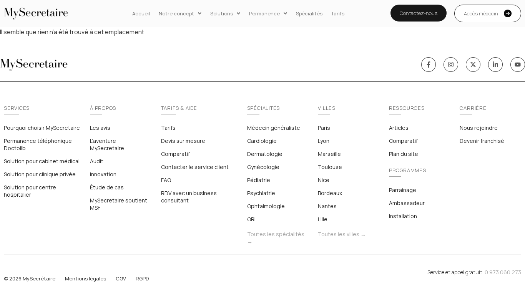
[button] (180, 13)
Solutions (221, 13)
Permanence (264, 13)
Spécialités (309, 13)
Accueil (141, 13)
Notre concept (176, 13)
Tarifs (337, 13)
